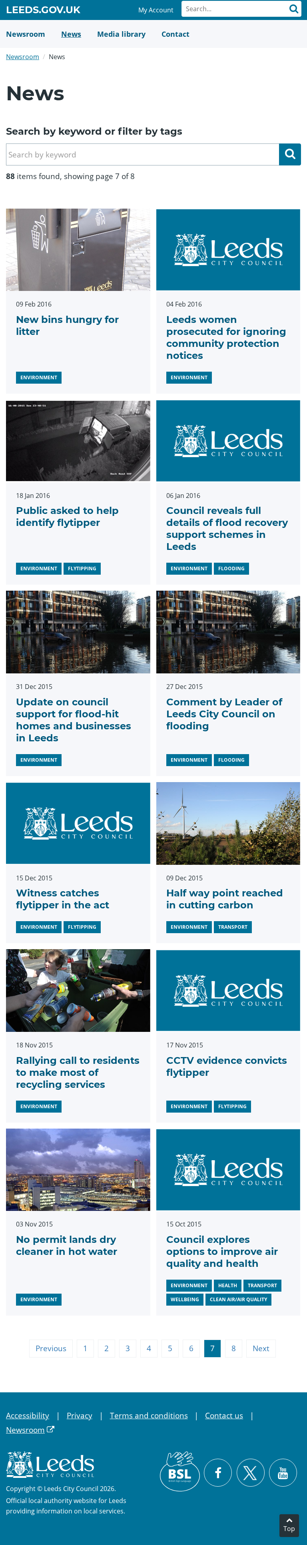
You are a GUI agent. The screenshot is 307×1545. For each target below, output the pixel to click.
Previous (51, 1348)
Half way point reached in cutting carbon (224, 899)
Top (289, 1528)
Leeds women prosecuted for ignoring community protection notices (226, 337)
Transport (232, 927)
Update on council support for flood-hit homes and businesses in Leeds (73, 720)
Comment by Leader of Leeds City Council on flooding (224, 714)
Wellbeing (185, 1299)
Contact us (224, 1415)
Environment (38, 377)
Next (261, 1348)
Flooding (231, 568)
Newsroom (22, 56)
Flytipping (82, 568)
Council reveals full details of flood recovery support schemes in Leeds (227, 528)
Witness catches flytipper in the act (62, 899)
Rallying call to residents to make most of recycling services (78, 1072)
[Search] (293, 9)
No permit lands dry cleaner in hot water (66, 1245)
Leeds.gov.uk (43, 11)
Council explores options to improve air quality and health (222, 1251)
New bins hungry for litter (67, 325)
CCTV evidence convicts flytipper (226, 1066)
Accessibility (27, 1415)
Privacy (79, 1415)
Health (227, 1285)
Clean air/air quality (238, 1299)
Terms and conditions (149, 1415)
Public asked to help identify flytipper (67, 516)
